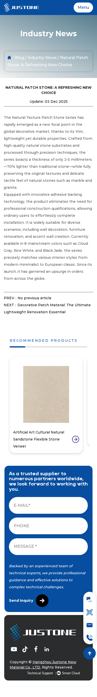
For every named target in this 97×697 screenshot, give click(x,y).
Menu (83, 7)
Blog (19, 57)
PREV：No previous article (27, 298)
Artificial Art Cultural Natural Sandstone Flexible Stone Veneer (38, 439)
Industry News (42, 57)
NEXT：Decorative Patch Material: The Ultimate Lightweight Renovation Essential (47, 308)
